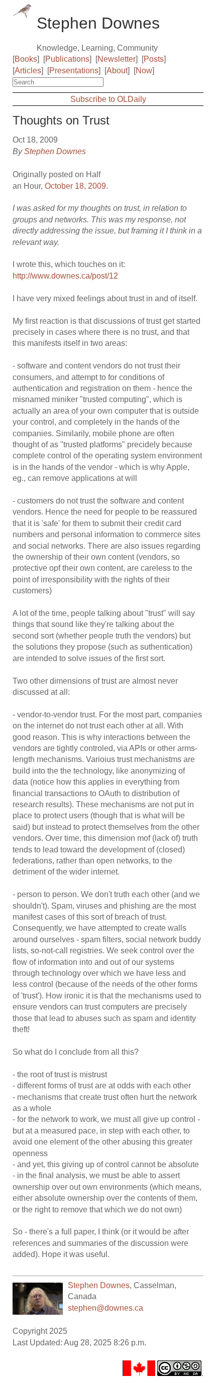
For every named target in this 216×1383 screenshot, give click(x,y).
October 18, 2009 (75, 186)
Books (26, 59)
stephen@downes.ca (105, 1308)
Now (144, 70)
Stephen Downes (55, 151)
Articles (28, 70)
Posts (154, 59)
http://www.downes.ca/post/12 (65, 276)
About (117, 70)
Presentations (73, 70)
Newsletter (116, 59)
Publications (67, 59)
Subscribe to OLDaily (108, 99)
